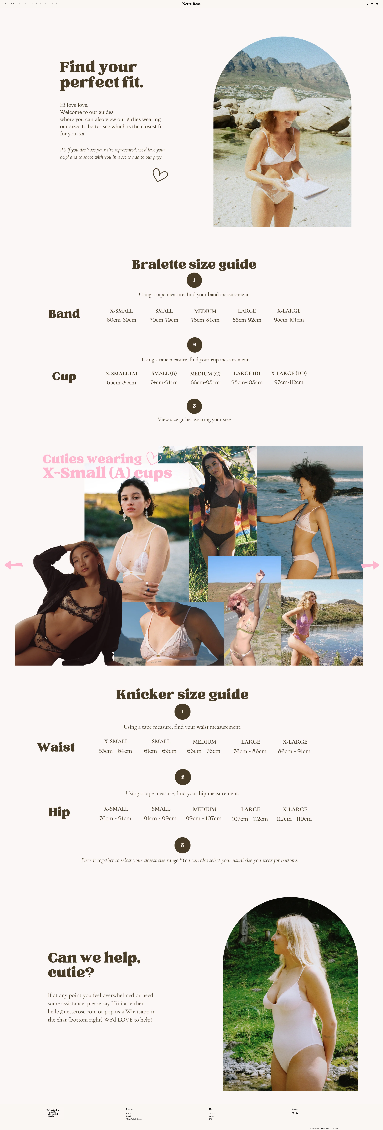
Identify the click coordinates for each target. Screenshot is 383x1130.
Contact (211, 1116)
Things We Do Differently (134, 1119)
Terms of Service (325, 1128)
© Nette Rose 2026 (314, 1128)
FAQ (210, 1119)
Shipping (212, 1113)
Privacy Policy (334, 1128)
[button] (6, 4)
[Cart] (377, 4)
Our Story (129, 1113)
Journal (128, 1116)
